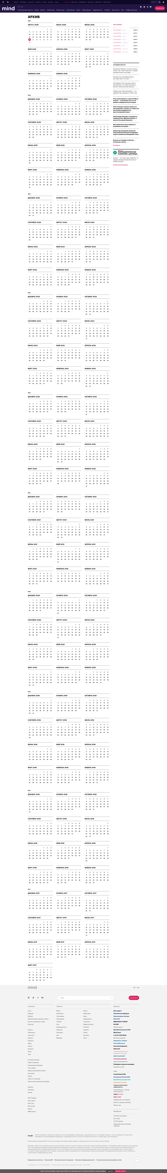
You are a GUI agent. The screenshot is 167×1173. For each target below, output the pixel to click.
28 (61, 39)
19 (36, 37)
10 (29, 34)
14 (44, 34)
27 (58, 39)
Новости (16, 2)
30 (68, 39)
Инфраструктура (131, 10)
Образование (86, 10)
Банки (78, 10)
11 (33, 34)
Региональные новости (25, 10)
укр (19, 6)
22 (47, 37)
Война (37, 10)
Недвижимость (98, 10)
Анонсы (44, 2)
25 (76, 37)
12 (36, 34)
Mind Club (67, 2)
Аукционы (50, 2)
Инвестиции (60, 10)
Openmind (31, 2)
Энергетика (51, 10)
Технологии (115, 10)
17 (29, 37)
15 (47, 34)
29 (65, 39)
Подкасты (38, 2)
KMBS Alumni (98, 2)
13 (40, 34)
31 (72, 39)
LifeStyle (107, 10)
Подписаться (160, 8)
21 (43, 37)
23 (51, 37)
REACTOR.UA (107, 2)
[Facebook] (141, 7)
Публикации (23, 2)
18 (33, 37)
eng (22, 6)
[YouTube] (150, 7)
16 (51, 34)
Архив (56, 2)
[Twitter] (144, 7)
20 (40, 37)
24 (29, 39)
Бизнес (42, 10)
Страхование (70, 10)
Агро (122, 10)
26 (79, 37)
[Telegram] (147, 7)
